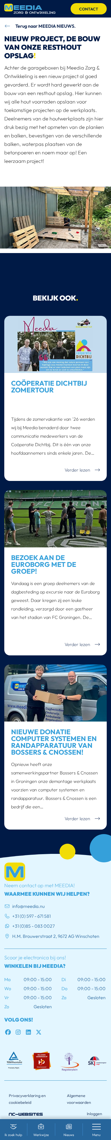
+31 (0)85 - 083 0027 (33, 926)
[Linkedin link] (30, 1032)
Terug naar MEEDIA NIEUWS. (45, 26)
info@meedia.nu (28, 906)
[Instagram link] (20, 1032)
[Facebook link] (9, 1032)
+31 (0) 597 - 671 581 (31, 916)
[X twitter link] (39, 1032)
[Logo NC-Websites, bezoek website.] (25, 1113)
